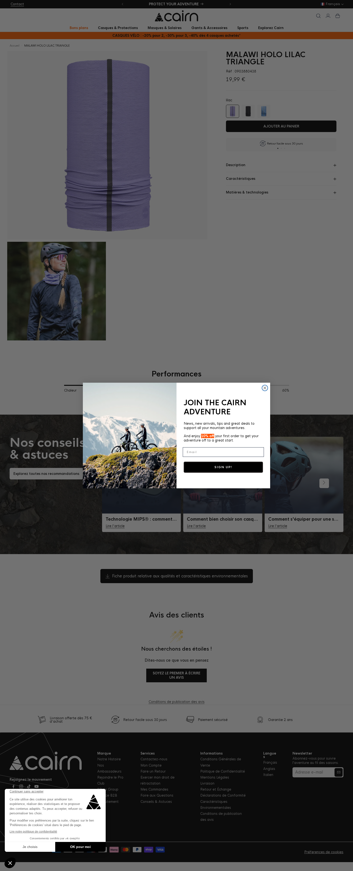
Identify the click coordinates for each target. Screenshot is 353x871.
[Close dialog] (265, 388)
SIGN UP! (223, 467)
